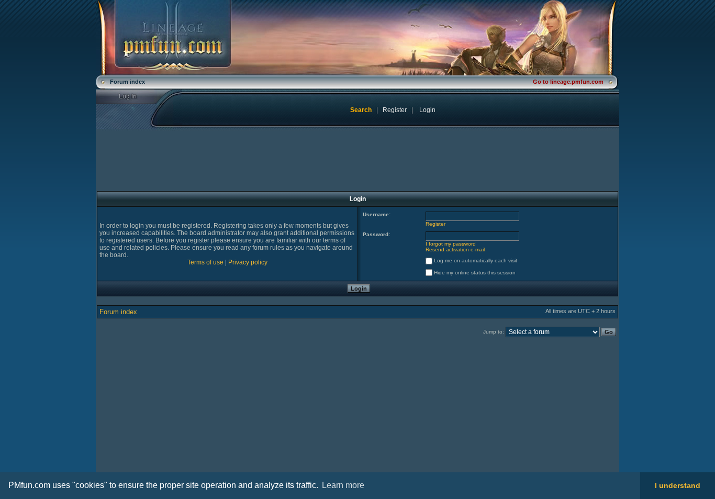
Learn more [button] (343, 485)
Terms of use (205, 262)
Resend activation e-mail (455, 249)
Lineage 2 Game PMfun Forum (357, 37)
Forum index (118, 312)
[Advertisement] (183, 413)
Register (395, 110)
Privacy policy (247, 262)
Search (361, 110)
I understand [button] (677, 485)
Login (134, 97)
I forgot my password (451, 244)
